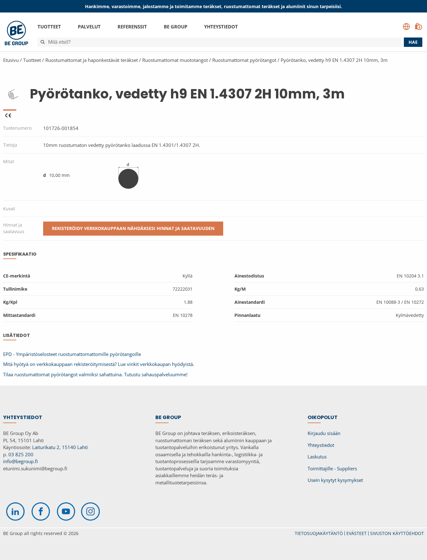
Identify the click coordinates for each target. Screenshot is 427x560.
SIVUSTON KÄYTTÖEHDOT (397, 533)
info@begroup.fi (20, 461)
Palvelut (89, 26)
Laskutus (317, 456)
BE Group (175, 26)
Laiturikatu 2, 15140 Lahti (60, 447)
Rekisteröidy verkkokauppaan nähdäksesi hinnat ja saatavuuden (133, 228)
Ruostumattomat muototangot (175, 60)
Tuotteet (49, 26)
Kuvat (9, 209)
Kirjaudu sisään (324, 433)
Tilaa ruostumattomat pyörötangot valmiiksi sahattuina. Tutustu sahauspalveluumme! (95, 374)
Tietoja (10, 145)
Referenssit (132, 26)
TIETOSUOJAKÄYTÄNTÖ (319, 533)
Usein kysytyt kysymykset (335, 480)
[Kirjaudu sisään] (418, 26)
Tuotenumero (17, 128)
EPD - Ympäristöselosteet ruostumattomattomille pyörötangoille (72, 354)
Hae (413, 42)
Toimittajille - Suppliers (332, 468)
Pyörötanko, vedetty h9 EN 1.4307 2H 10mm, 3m (334, 60)
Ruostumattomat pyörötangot (244, 60)
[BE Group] (16, 34)
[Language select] (406, 26)
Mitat (8, 161)
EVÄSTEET (356, 533)
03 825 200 (20, 454)
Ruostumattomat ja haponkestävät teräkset (91, 60)
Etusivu (11, 60)
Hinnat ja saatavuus (13, 228)
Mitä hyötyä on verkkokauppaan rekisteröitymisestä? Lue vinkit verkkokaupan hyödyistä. (98, 364)
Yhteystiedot (221, 26)
